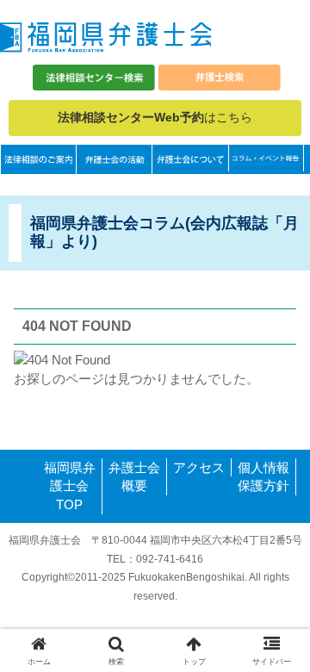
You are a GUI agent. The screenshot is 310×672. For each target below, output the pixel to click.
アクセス (199, 467)
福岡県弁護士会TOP (70, 486)
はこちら (155, 117)
